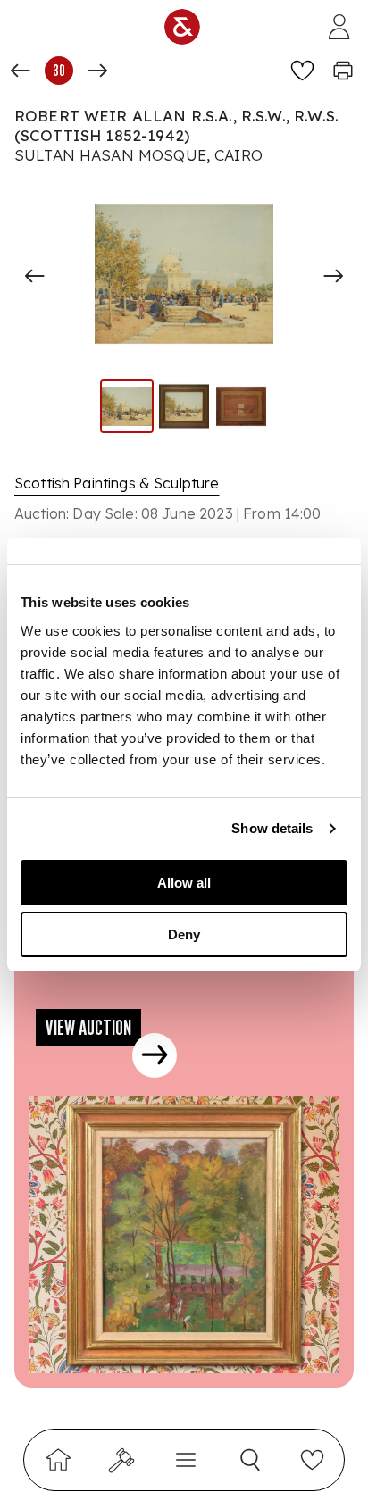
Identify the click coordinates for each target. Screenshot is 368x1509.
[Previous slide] (35, 276)
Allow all (184, 882)
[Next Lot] (97, 70)
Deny (184, 934)
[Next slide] (333, 276)
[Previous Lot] (20, 70)
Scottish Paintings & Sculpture (117, 483)
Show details (272, 828)
